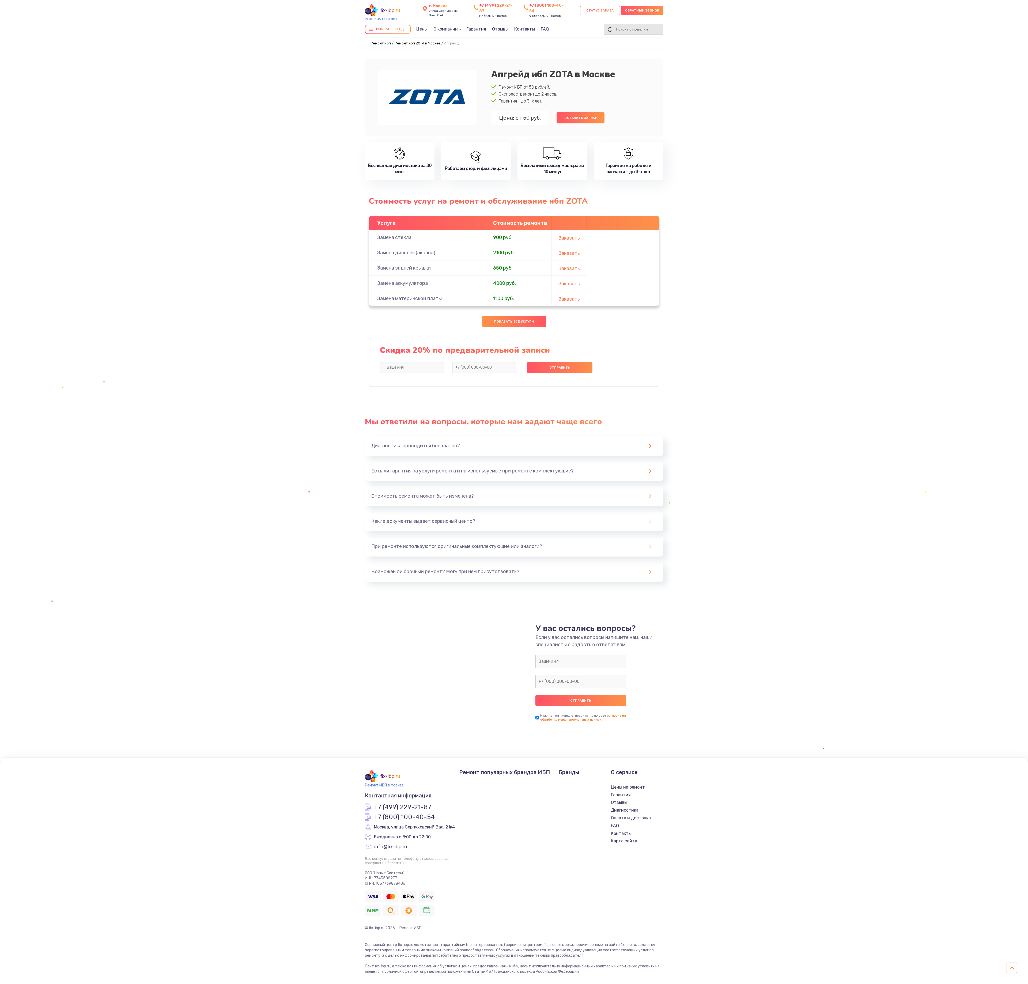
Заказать (569, 238)
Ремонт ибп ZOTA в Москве (417, 43)
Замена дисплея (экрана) (406, 253)
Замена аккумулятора (402, 283)
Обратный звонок (642, 10)
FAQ (545, 29)
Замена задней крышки (404, 268)
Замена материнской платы (409, 298)
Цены (422, 29)
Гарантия (476, 29)
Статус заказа (600, 10)
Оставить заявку (580, 118)
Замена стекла (394, 237)
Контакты (524, 29)
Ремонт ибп (381, 43)
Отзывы (500, 29)
